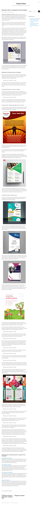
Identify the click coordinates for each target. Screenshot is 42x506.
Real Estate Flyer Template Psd (35, 18)
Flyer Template (5, 490)
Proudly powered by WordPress (6, 502)
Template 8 (10, 490)
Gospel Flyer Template (5, 480)
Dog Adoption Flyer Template (7, 458)
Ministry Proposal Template (34, 19)
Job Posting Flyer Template (6, 464)
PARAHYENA (21, 4)
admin (12, 12)
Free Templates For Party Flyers (7, 472)
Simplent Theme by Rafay (14, 502)
